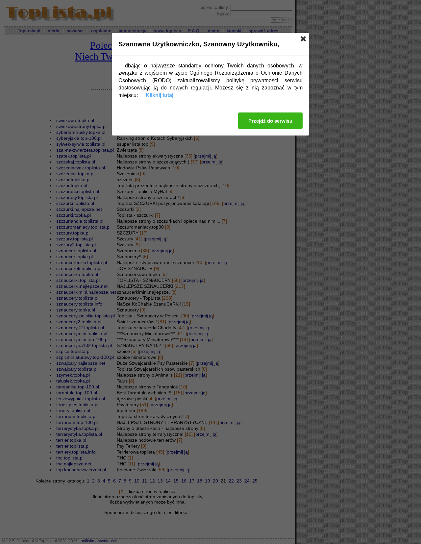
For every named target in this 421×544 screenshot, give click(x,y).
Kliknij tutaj (159, 95)
